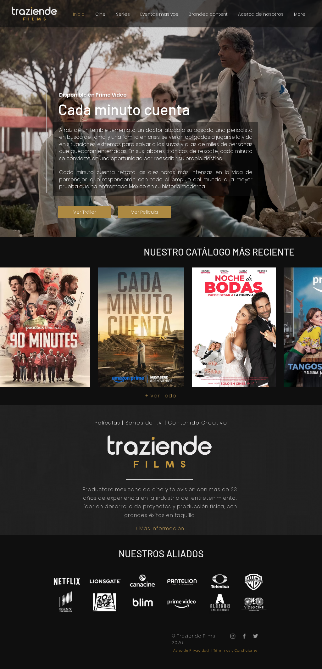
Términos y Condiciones (236, 650)
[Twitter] (255, 636)
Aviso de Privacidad (191, 650)
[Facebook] (244, 636)
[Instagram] (233, 636)
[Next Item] (311, 327)
